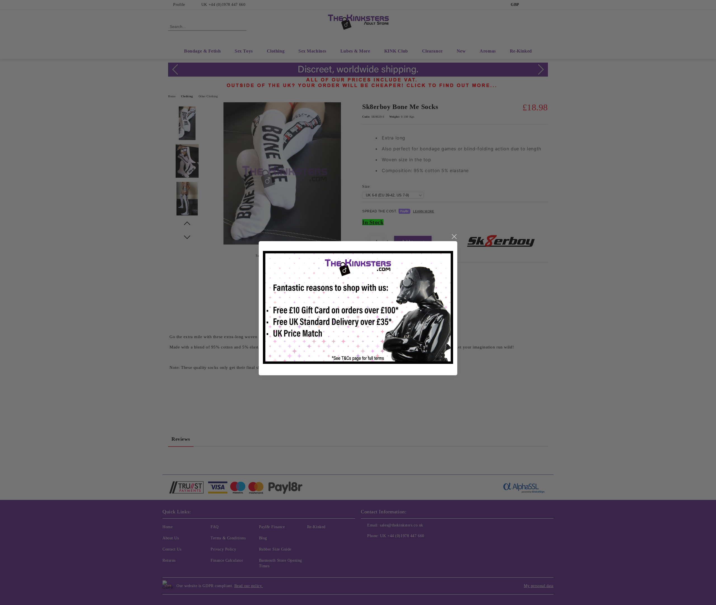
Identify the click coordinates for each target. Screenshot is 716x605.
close (454, 236)
